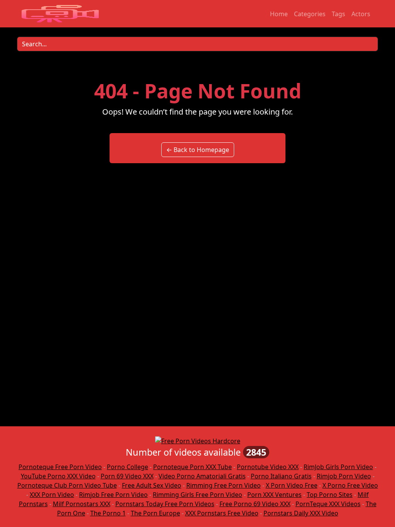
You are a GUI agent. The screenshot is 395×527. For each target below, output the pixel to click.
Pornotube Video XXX (268, 467)
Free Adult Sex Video (151, 485)
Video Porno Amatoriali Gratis (202, 476)
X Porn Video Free (291, 485)
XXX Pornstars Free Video (221, 513)
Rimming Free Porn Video (223, 485)
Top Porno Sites (330, 494)
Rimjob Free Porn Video (113, 494)
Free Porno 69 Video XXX (254, 504)
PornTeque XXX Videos (328, 504)
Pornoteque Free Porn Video (60, 467)
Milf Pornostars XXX (81, 504)
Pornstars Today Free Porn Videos (164, 504)
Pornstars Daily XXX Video (300, 513)
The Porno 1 (108, 513)
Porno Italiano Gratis (281, 476)
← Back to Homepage (197, 149)
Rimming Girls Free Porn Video (197, 494)
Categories (310, 14)
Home (279, 14)
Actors (360, 14)
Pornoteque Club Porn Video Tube (67, 485)
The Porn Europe (155, 513)
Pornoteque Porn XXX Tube (192, 467)
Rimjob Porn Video (344, 476)
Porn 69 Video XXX (127, 476)
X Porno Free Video (350, 485)
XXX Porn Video (52, 494)
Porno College (127, 467)
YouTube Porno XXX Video (58, 476)
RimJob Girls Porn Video (338, 467)
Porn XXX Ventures (274, 494)
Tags (338, 14)
